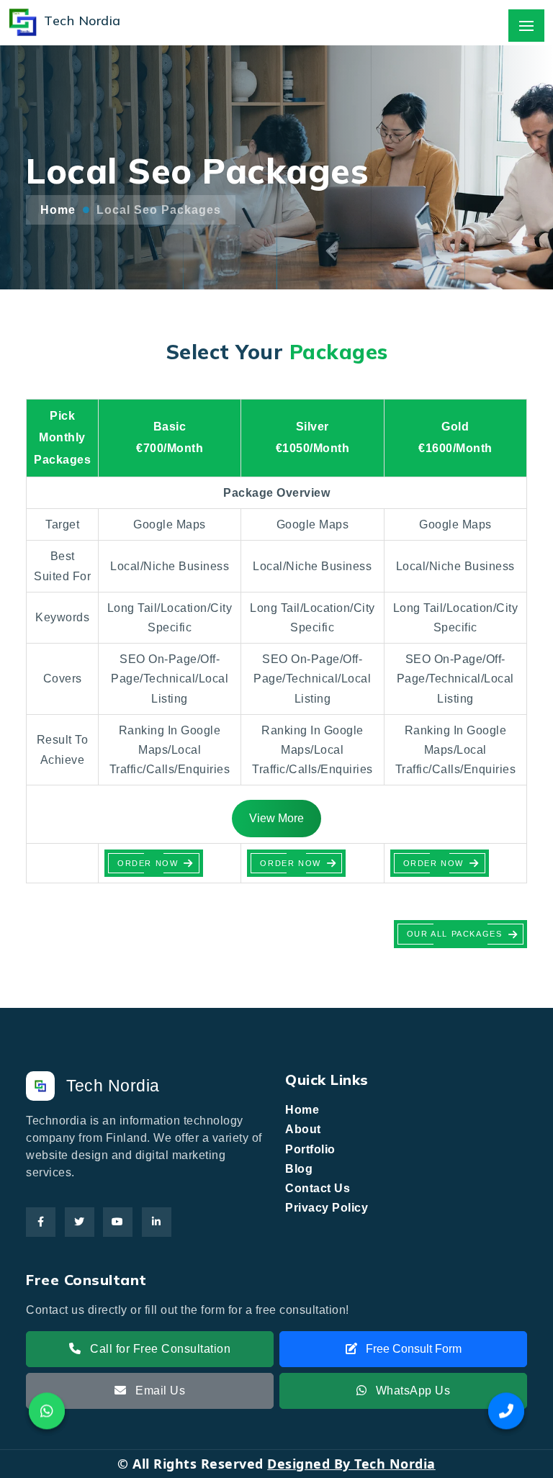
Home (58, 210)
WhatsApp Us (411, 1390)
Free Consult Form (412, 1349)
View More (276, 818)
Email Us (159, 1390)
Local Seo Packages (158, 210)
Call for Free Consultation (159, 1349)
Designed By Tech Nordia (351, 1463)
